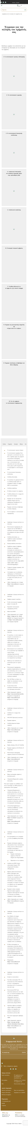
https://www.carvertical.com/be (15, 694)
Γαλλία (4, 444)
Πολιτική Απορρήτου (6, 1094)
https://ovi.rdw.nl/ (12, 817)
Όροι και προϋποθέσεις (19, 1090)
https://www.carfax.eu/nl (13, 821)
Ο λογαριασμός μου (6, 1101)
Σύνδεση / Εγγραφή (15, 2)
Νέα (2, 1083)
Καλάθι (3, 1103)
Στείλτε (24, 1052)
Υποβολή (4, 1105)
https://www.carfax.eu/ (13, 584)
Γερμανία (10, 444)
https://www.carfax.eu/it (13, 759)
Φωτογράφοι (4, 1080)
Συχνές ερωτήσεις (5, 1075)
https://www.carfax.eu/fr (13, 697)
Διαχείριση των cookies (19, 1092)
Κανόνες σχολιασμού (6, 1090)
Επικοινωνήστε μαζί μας (19, 1083)
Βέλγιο (21, 444)
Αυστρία (16, 444)
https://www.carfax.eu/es (13, 729)
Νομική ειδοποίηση (6, 1092)
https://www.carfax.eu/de (15, 619)
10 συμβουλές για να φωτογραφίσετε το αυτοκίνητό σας (18, 1076)
